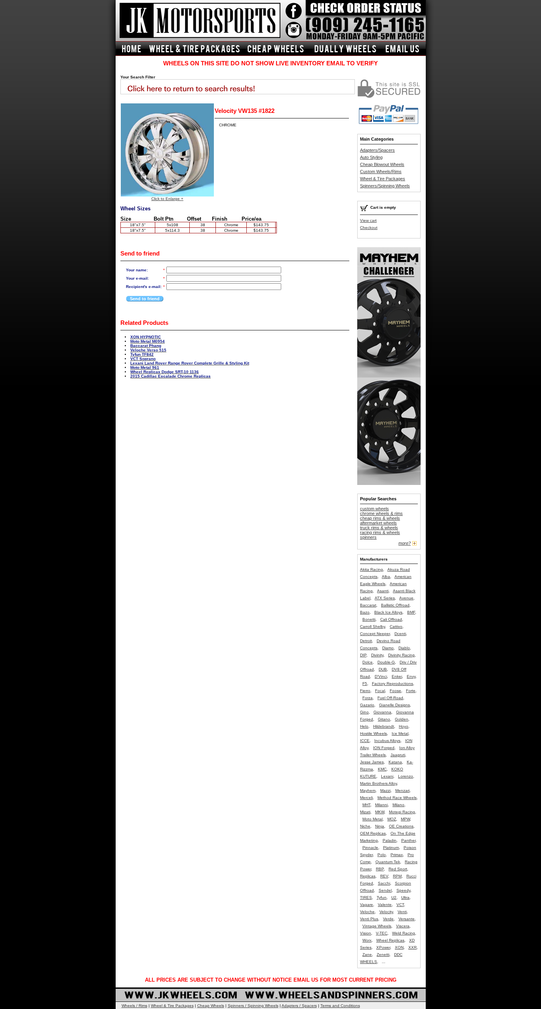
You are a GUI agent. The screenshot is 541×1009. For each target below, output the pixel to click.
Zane (367, 954)
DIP (363, 655)
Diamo (388, 648)
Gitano (384, 719)
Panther (408, 840)
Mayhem (367, 790)
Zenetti (383, 954)
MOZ (391, 819)
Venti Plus (369, 919)
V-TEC (381, 933)
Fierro (365, 691)
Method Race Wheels (397, 797)
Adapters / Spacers (299, 1005)
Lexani (387, 776)
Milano (398, 805)
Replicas (367, 876)
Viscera (403, 926)
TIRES (366, 897)
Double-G (386, 662)
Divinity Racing (401, 655)
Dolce (367, 662)
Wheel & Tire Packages (382, 178)
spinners (368, 537)
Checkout (368, 227)
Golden (401, 719)
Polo (381, 855)
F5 (364, 683)
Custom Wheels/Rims (381, 171)
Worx (366, 940)
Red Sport (398, 869)
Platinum (391, 847)
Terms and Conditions (340, 1005)
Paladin (389, 840)
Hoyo (403, 726)
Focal (380, 691)
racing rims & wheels (380, 532)
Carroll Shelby (372, 626)
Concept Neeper (375, 633)
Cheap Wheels (210, 1005)
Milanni (381, 805)
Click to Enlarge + (167, 198)
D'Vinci (381, 676)
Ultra (405, 897)
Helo (364, 726)
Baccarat (368, 605)
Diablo (404, 648)
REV (384, 876)
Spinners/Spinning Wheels (385, 185)
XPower (383, 947)
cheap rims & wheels (380, 518)
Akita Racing (371, 569)
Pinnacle (370, 847)
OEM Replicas (373, 833)
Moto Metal (372, 819)
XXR (412, 947)
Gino (364, 712)
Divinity (377, 655)
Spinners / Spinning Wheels (253, 1005)
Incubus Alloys (387, 740)
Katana (395, 762)
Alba (386, 576)
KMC (382, 769)
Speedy (403, 890)
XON (399, 947)
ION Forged (383, 748)
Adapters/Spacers (377, 150)
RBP (380, 869)
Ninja (379, 826)
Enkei (397, 676)
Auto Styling (371, 157)
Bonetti (368, 619)
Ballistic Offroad (395, 605)
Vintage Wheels (376, 926)
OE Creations (401, 826)
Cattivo (396, 626)
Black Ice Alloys (388, 612)
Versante (406, 919)
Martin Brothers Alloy (378, 783)
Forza (367, 698)
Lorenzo (405, 776)
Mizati (365, 812)
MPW (405, 819)
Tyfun (382, 897)
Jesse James (372, 762)
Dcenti (400, 633)
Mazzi (385, 790)
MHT (366, 805)
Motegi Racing (402, 812)
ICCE (365, 740)
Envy (411, 676)
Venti (402, 912)
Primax (397, 855)
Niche (365, 826)
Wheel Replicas (390, 940)
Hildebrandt (383, 726)
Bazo (365, 612)
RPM (397, 876)
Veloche (367, 912)
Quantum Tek (387, 862)
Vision (365, 933)
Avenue (406, 598)
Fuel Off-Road (390, 698)
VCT (400, 904)
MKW (379, 812)
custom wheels (374, 508)
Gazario (367, 705)
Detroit (366, 641)
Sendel (385, 890)
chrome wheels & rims (381, 513)
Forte (410, 691)
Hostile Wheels (373, 733)
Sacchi (384, 883)
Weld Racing (403, 933)
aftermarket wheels (378, 523)
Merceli (366, 797)
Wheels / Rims (134, 1005)
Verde (388, 919)
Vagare (366, 904)
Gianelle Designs (394, 705)
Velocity (386, 912)
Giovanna (382, 712)
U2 (393, 897)
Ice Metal (400, 733)
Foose (395, 691)
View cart (368, 220)
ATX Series (385, 598)
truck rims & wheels (379, 527)
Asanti (383, 591)
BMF (411, 612)
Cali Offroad (391, 619)
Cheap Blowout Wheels (382, 164)
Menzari (402, 790)
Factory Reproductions (392, 683)
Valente (385, 904)
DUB (383, 669)
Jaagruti (398, 755)
